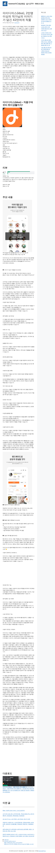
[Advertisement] (18, 47)
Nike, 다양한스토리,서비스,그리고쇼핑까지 (14, 810)
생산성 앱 (6, 841)
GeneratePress (42, 851)
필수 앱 (13, 841)
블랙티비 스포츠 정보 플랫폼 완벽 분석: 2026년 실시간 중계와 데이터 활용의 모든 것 (46, 20)
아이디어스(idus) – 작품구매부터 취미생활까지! (15, 787)
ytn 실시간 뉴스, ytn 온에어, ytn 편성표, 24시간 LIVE (16, 819)
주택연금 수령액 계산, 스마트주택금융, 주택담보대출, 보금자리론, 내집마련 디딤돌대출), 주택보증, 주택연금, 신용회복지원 (18, 824)
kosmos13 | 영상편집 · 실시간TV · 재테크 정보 (26, 4)
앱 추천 (10, 841)
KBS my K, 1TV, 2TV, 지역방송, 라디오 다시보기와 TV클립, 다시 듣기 (19, 844)
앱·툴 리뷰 (6, 839)
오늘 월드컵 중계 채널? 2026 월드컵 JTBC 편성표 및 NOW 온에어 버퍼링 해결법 (46, 51)
